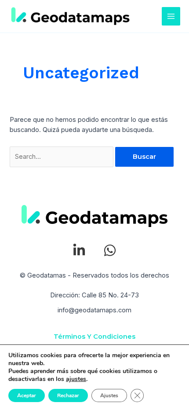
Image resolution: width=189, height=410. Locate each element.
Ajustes (109, 395)
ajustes (76, 379)
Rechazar (68, 395)
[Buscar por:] (62, 157)
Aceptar (26, 395)
